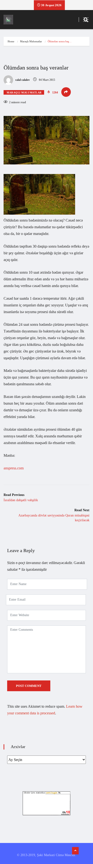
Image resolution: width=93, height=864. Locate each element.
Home (11, 41)
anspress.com (14, 468)
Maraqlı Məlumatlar (31, 41)
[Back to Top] (75, 851)
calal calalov (22, 80)
